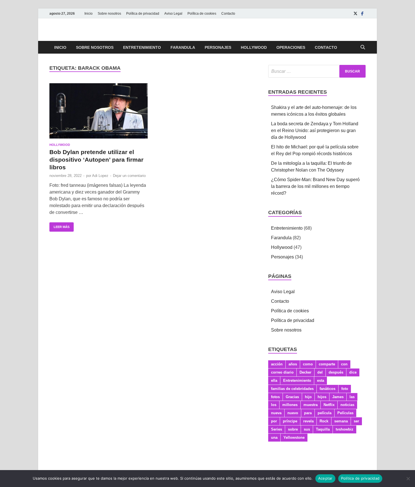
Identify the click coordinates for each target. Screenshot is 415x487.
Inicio (88, 14)
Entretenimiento (142, 47)
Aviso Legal (173, 14)
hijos (322, 397)
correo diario (282, 372)
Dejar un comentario (129, 176)
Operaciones (290, 47)
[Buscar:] (317, 71)
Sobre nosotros (109, 14)
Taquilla (323, 429)
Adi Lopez (100, 176)
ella (274, 380)
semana (341, 421)
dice (353, 372)
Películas (345, 413)
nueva (276, 413)
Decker (305, 372)
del (320, 372)
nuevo (292, 413)
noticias (347, 405)
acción (277, 364)
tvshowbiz (344, 429)
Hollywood (254, 47)
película (324, 413)
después (336, 372)
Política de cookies (201, 14)
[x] (355, 13)
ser (356, 421)
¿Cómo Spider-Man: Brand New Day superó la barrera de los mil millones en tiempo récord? (315, 186)
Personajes (218, 47)
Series (276, 429)
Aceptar (325, 478)
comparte (327, 364)
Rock (324, 421)
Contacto (228, 14)
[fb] (362, 13)
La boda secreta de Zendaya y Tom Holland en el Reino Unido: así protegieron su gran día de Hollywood (314, 130)
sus (307, 429)
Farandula (183, 47)
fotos (275, 397)
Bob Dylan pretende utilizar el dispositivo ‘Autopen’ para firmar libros (96, 160)
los (273, 405)
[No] (408, 478)
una (274, 437)
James (338, 397)
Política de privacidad (142, 14)
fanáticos (327, 389)
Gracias (292, 397)
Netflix (329, 405)
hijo (308, 397)
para (308, 413)
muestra (310, 405)
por (274, 421)
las (352, 397)
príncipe (290, 421)
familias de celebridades (292, 389)
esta (320, 380)
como (308, 364)
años (293, 364)
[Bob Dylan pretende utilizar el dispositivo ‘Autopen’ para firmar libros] (98, 111)
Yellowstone (294, 437)
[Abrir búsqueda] (363, 47)
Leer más (59, 225)
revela (308, 421)
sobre (293, 429)
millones (290, 405)
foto (344, 389)
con (344, 364)
